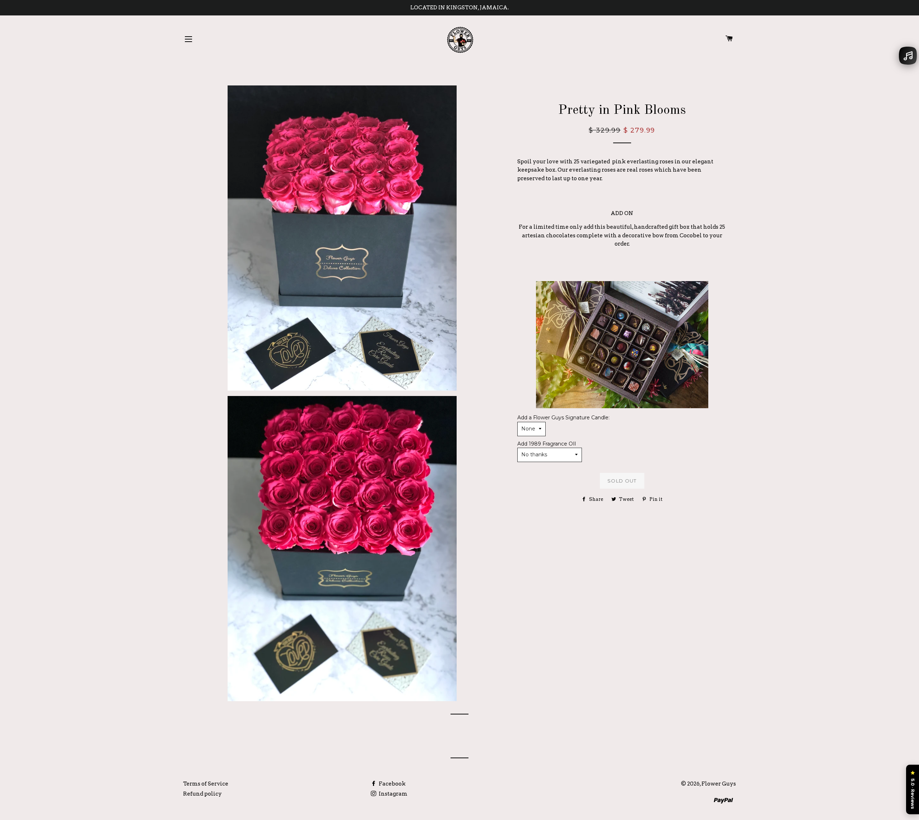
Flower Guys (718, 784)
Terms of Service (205, 784)
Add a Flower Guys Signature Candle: (563, 417)
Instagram (392, 794)
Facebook (392, 784)
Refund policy (202, 794)
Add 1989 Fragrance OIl (546, 444)
